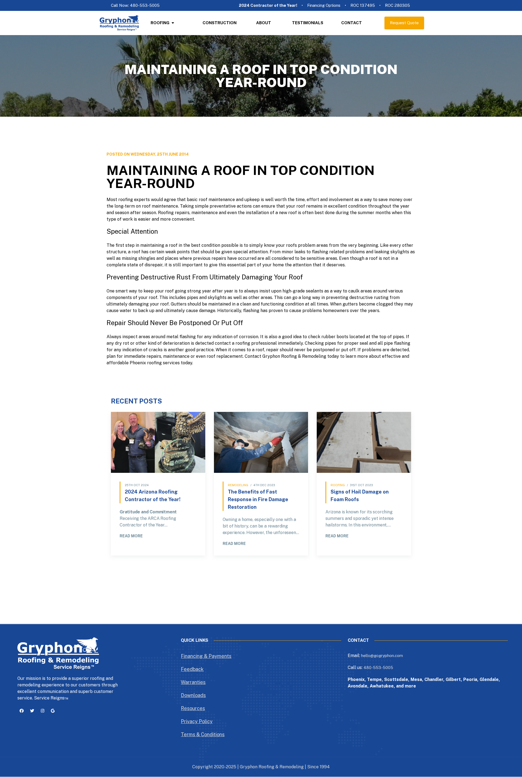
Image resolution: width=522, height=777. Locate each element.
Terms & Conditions (203, 734)
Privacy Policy (197, 721)
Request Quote (404, 22)
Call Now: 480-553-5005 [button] (135, 5)
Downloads (193, 695)
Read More (131, 536)
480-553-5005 (378, 667)
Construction (220, 22)
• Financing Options (321, 5)
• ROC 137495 (360, 5)
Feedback (192, 669)
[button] (21, 711)
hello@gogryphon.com (382, 655)
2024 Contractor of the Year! (268, 5)
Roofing (160, 22)
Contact (351, 22)
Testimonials (307, 22)
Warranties (193, 682)
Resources (193, 708)
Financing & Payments (206, 656)
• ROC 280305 (394, 5)
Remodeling (238, 485)
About (263, 22)
